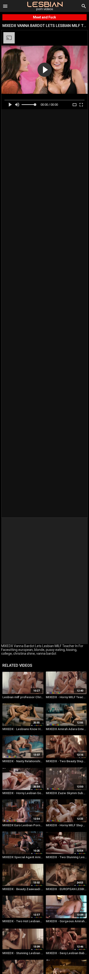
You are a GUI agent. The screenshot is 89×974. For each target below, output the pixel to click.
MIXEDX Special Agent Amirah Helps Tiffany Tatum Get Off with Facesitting (22, 857)
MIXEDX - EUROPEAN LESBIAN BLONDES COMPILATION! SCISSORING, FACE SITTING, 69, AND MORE (66, 889)
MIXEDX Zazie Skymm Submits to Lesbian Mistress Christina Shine (66, 793)
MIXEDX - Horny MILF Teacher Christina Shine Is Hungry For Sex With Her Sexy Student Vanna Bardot (66, 697)
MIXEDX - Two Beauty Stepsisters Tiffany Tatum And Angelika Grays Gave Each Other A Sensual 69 (66, 761)
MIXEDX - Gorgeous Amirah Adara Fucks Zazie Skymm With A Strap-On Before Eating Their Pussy (66, 921)
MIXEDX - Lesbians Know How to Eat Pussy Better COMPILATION (22, 729)
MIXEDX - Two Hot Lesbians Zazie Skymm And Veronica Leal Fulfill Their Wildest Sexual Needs (22, 921)
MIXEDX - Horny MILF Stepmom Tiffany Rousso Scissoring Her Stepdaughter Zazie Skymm (66, 825)
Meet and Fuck (44, 17)
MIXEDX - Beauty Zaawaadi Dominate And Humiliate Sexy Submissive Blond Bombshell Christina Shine (22, 889)
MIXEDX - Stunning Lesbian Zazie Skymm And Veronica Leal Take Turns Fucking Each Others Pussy (22, 953)
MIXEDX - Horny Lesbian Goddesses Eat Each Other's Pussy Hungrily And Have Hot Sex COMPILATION (22, 793)
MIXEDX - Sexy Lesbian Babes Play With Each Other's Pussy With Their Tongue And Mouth (66, 953)
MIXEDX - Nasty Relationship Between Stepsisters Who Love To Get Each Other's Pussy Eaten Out (22, 761)
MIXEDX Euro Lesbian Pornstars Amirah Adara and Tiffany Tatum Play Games (22, 825)
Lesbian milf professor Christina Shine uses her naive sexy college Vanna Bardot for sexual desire (22, 697)
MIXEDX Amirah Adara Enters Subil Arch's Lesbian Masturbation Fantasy (66, 729)
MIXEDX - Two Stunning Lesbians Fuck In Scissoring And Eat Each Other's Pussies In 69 (66, 857)
